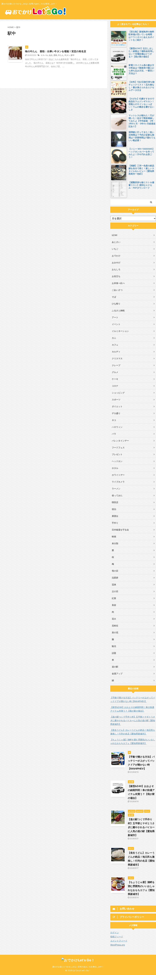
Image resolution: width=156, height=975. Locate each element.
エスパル (44, 55)
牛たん (61, 55)
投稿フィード (116, 936)
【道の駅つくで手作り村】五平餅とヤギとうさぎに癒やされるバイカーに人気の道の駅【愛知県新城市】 (132, 720)
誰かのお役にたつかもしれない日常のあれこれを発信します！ (78, 967)
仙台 (51, 55)
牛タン (67, 55)
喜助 (55, 55)
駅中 (72, 55)
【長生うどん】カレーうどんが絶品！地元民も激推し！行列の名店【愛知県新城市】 (132, 732)
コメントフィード (118, 940)
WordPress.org (117, 944)
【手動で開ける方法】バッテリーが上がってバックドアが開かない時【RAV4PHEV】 (132, 699)
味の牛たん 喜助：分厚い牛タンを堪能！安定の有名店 (55, 51)
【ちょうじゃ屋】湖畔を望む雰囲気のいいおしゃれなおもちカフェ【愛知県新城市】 (132, 741)
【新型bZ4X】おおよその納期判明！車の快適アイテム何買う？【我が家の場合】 (132, 709)
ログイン (114, 932)
